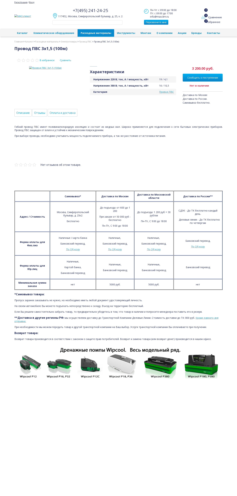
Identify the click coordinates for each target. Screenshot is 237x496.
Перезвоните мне (156, 22)
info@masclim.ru (159, 16)
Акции (182, 33)
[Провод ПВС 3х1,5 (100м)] (45, 68)
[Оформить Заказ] (204, 10)
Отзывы (39, 113)
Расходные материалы (96, 33)
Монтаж (146, 33)
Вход (31, 2)
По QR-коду (73, 249)
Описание (23, 113)
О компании (164, 33)
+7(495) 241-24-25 (90, 10)
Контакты (213, 33)
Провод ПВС (166, 91)
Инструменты (126, 33)
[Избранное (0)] (204, 23)
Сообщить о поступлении (202, 77)
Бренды (196, 33)
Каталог (22, 33)
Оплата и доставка (62, 113)
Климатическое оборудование (53, 33)
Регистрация (20, 2)
